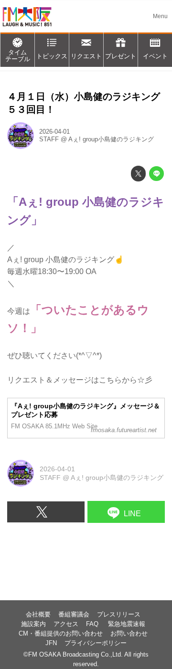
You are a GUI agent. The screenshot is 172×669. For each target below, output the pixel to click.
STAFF (49, 139)
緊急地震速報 (126, 624)
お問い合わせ (129, 633)
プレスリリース (118, 614)
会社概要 (38, 614)
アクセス (66, 624)
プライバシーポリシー (95, 643)
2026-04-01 (54, 131)
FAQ (93, 624)
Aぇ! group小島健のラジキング (111, 139)
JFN (51, 643)
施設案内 (33, 624)
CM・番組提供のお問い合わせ (61, 633)
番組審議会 (73, 614)
